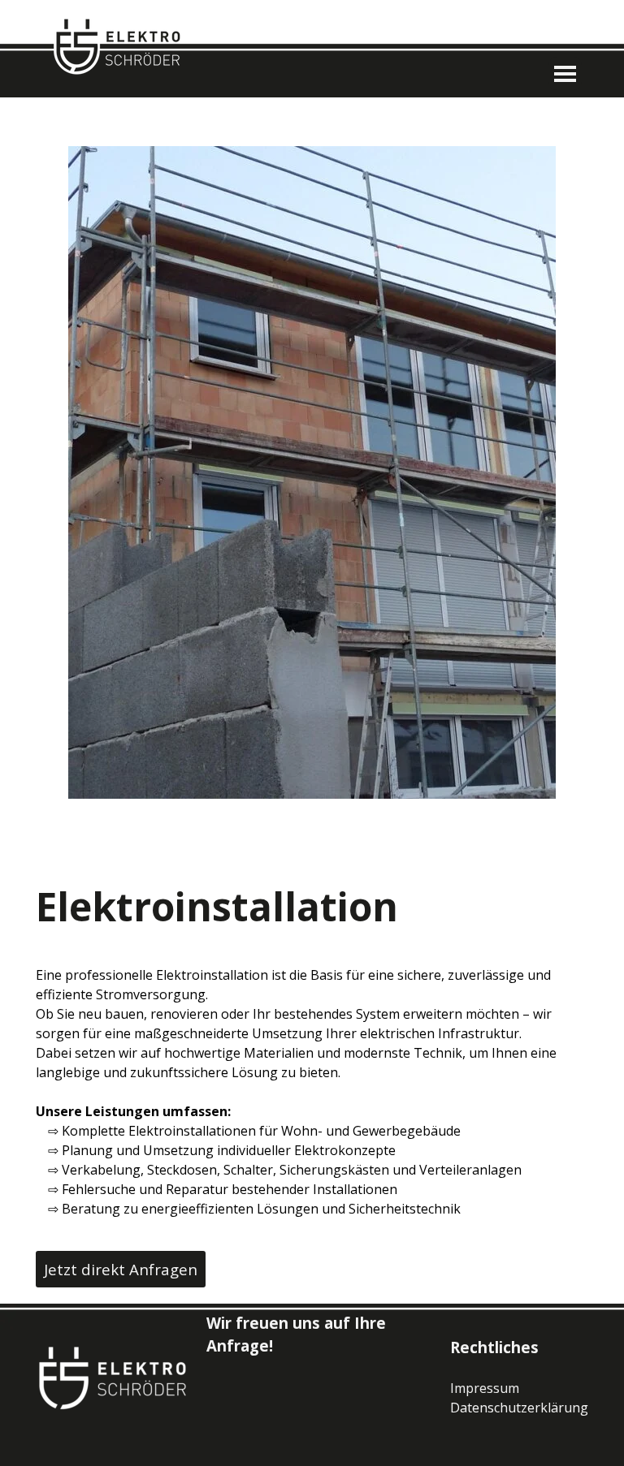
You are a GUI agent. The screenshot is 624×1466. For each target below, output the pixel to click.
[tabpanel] (312, 1091)
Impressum (484, 1388)
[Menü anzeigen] (565, 73)
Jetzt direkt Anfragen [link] (120, 1269)
